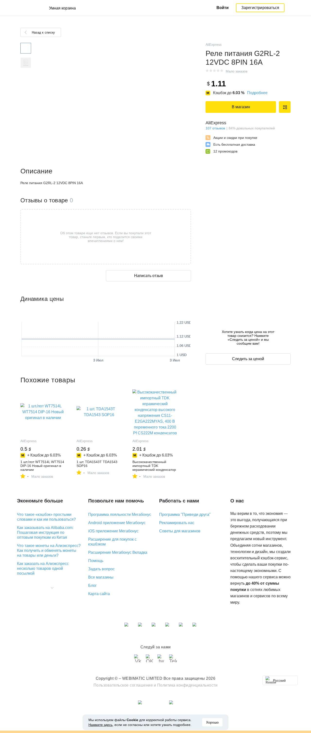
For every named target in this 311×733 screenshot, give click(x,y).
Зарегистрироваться (260, 8)
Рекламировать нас (176, 523)
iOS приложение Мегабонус (113, 531)
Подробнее (257, 93)
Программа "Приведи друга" (185, 514)
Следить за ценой (248, 359)
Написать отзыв (148, 276)
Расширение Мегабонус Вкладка (117, 552)
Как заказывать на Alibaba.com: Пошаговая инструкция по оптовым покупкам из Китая (45, 532)
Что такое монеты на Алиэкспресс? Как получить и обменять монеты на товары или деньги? (49, 550)
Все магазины (100, 577)
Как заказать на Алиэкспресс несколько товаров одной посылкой (43, 568)
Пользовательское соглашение (123, 685)
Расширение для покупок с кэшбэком (112, 541)
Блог (92, 585)
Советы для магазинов (179, 531)
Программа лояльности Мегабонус (119, 514)
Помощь (95, 561)
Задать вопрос (101, 569)
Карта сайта (99, 594)
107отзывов (215, 128)
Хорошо (212, 722)
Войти (222, 8)
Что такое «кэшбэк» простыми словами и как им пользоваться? (46, 516)
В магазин (241, 107)
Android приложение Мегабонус (117, 523)
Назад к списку (43, 32)
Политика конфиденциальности (187, 685)
